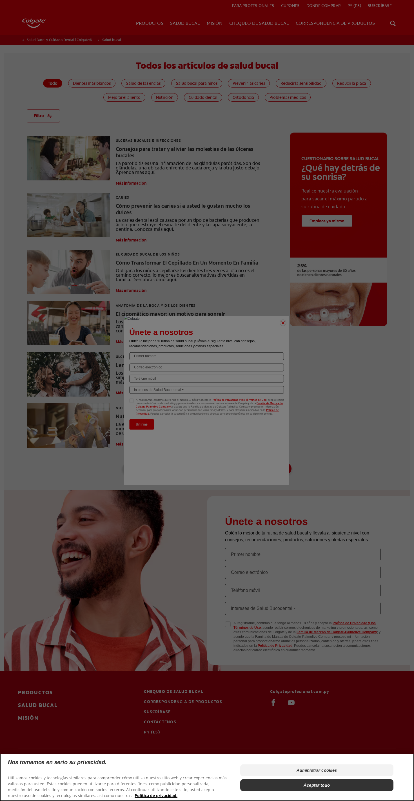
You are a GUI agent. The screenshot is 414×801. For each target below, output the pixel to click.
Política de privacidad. (156, 795)
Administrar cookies (317, 770)
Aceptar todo (317, 784)
